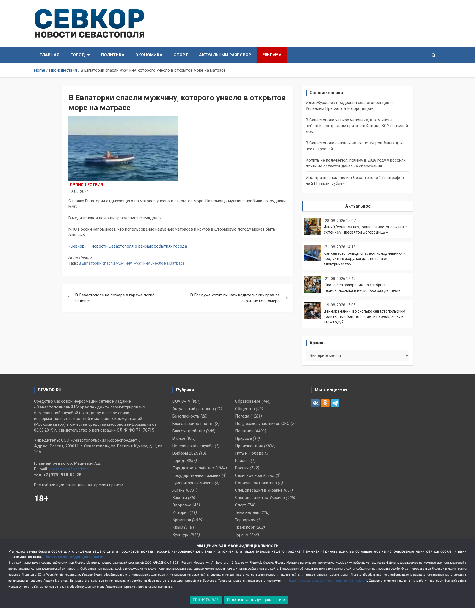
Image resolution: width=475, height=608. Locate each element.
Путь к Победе (249, 453)
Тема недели (247, 512)
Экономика (149, 54)
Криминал (181, 519)
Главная (49, 54)
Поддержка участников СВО (262, 423)
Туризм (241, 534)
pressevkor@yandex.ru (69, 469)
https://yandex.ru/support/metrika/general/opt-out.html (328, 580)
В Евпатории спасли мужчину (105, 263)
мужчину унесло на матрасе (159, 263)
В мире (178, 438)
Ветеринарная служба (193, 445)
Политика (113, 54)
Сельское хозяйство (254, 475)
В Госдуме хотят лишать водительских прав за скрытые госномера (235, 298)
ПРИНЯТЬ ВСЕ (206, 600)
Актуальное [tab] (358, 206)
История (180, 512)
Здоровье (181, 505)
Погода (242, 416)
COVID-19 (181, 401)
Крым (177, 527)
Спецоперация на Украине (260, 497)
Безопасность (185, 416)
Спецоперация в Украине (259, 490)
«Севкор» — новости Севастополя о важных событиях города (128, 246)
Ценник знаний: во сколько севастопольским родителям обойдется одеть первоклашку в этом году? (364, 316)
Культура (180, 534)
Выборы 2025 (185, 453)
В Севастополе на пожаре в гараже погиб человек (115, 298)
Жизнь (178, 490)
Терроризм (245, 519)
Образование (247, 401)
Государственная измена (196, 475)
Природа (243, 438)
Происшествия (86, 185)
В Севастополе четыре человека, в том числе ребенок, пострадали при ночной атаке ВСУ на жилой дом (357, 125)
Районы (242, 460)
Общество (245, 408)
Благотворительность (193, 423)
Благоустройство (188, 430)
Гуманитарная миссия (193, 482)
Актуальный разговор (225, 54)
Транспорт (245, 527)
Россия (242, 468)
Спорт (180, 54)
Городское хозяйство (193, 468)
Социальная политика (256, 482)
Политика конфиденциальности (73, 556)
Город (77, 54)
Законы (179, 497)
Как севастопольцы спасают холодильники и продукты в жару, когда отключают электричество (365, 258)
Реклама (271, 54)
